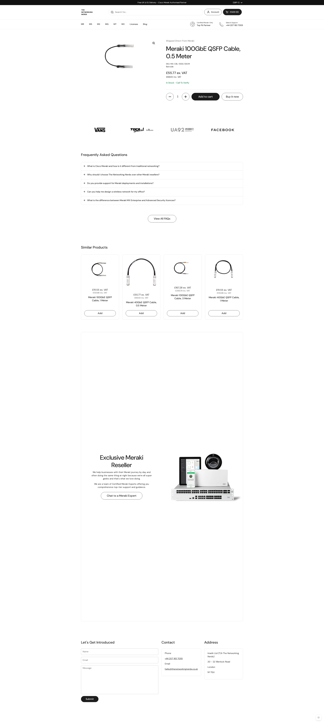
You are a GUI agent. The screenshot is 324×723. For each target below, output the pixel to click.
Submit (90, 699)
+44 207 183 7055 (174, 658)
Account (215, 12)
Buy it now (232, 96)
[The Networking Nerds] (87, 12)
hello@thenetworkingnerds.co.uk (181, 669)
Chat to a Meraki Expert (121, 495)
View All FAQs (162, 218)
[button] (232, 12)
